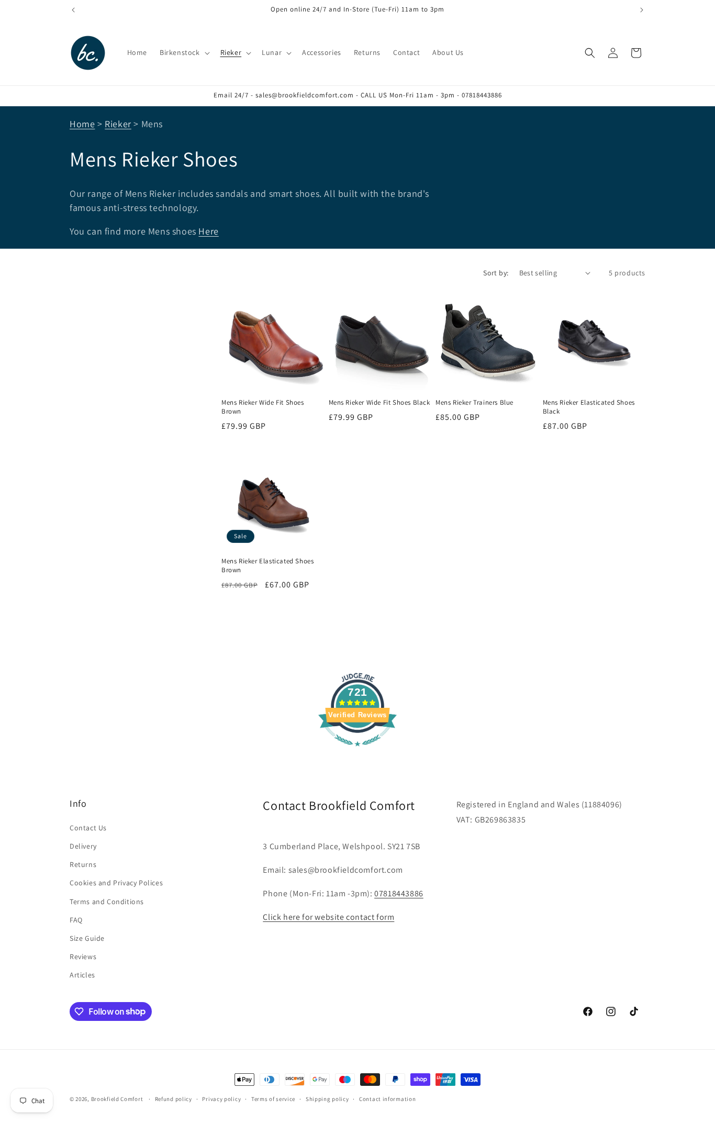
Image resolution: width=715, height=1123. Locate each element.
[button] (183, 52)
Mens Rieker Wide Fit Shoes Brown (262, 407)
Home (82, 124)
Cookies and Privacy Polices (116, 882)
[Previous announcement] (73, 10)
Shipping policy (327, 1098)
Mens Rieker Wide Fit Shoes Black (379, 402)
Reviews (83, 956)
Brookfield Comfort (117, 1099)
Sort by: (495, 272)
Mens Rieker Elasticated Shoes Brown (267, 566)
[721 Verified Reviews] (357, 751)
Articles (82, 974)
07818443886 (398, 892)
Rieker (118, 124)
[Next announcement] (641, 10)
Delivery (83, 845)
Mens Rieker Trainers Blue (474, 402)
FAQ (76, 919)
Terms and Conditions (107, 901)
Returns (83, 864)
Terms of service (273, 1098)
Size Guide (87, 937)
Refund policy (173, 1098)
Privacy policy (221, 1098)
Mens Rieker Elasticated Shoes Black (589, 407)
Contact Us (88, 827)
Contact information (387, 1098)
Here (208, 231)
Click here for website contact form (328, 916)
